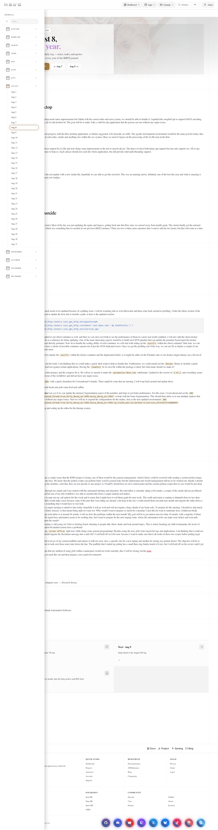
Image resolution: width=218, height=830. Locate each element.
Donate (131, 805)
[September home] (8, 252)
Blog (130, 772)
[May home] (8, 62)
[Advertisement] (113, 267)
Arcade (25, 797)
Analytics (89, 772)
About (170, 801)
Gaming (26, 805)
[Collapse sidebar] (6, 21)
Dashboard (90, 763)
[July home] (8, 78)
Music (25, 809)
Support (89, 780)
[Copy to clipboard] (200, 321)
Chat (130, 801)
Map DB (89, 801)
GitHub (171, 797)
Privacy (173, 763)
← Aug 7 (58, 66)
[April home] (8, 53)
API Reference (133, 767)
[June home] (8, 70)
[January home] (8, 29)
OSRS (88, 809)
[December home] (8, 276)
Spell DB (89, 805)
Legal (172, 772)
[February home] (8, 37)
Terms (172, 767)
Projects (89, 767)
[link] (151, 748)
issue (149, 550)
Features (171, 805)
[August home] (8, 86)
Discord (131, 797)
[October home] (8, 260)
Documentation (134, 763)
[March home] (8, 45)
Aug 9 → (74, 66)
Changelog (132, 776)
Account (89, 776)
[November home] (8, 268)
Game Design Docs (30, 801)
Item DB (89, 797)
